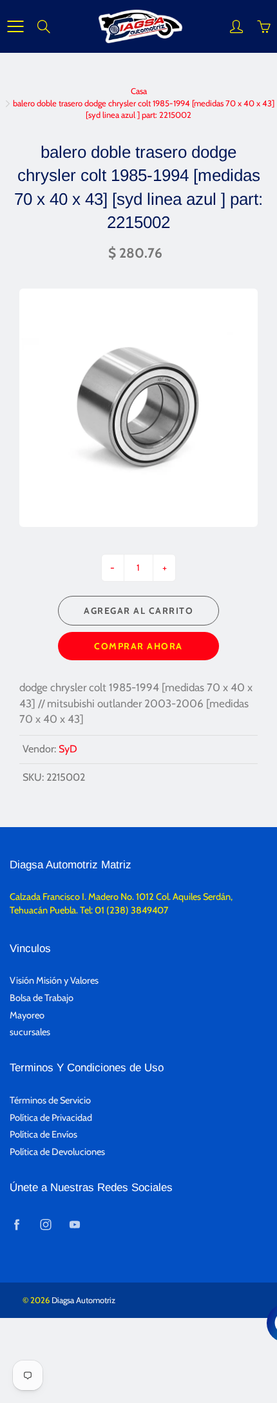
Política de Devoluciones (57, 1152)
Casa (139, 91)
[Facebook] (16, 1224)
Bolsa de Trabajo (41, 998)
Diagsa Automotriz (83, 1300)
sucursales (30, 1032)
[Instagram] (45, 1224)
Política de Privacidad (51, 1117)
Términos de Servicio (50, 1100)
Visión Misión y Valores (54, 980)
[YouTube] (74, 1224)
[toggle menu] (15, 26)
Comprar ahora (138, 646)
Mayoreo (27, 1015)
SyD (68, 749)
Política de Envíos (43, 1134)
